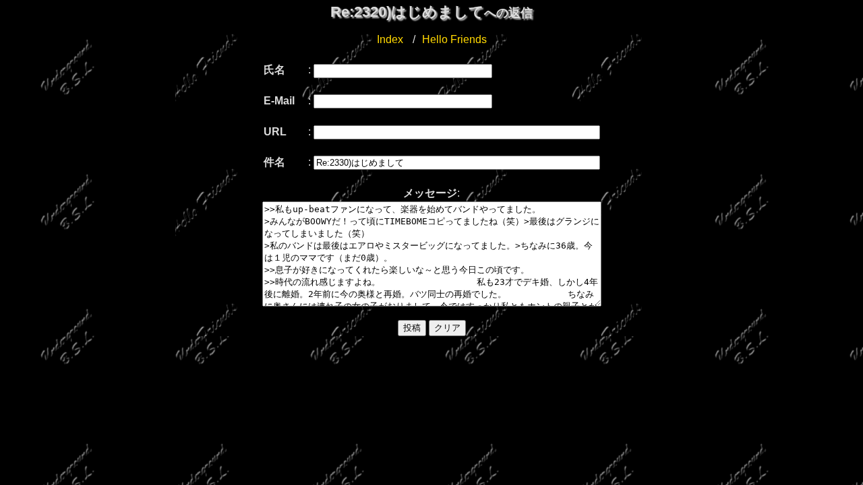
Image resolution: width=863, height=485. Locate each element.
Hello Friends (454, 39)
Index (390, 39)
